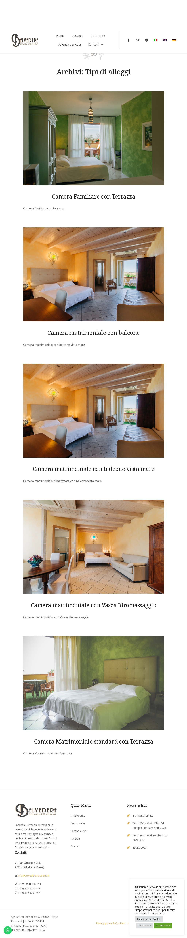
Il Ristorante (78, 815)
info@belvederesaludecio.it (33, 875)
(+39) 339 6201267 (29, 892)
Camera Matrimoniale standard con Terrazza (93, 741)
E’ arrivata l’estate (143, 815)
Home (60, 36)
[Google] (147, 40)
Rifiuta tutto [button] (144, 925)
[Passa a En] (165, 40)
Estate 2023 (140, 847)
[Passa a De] (174, 40)
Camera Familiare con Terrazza (93, 196)
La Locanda (78, 823)
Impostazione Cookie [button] (149, 919)
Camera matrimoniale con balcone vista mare (93, 469)
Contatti (93, 44)
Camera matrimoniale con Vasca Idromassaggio (94, 605)
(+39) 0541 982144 (29, 883)
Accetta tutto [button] (163, 925)
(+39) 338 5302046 (29, 888)
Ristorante (98, 36)
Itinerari (75, 838)
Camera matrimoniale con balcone (93, 332)
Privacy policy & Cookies (110, 923)
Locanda (77, 36)
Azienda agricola (69, 44)
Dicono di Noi (79, 831)
